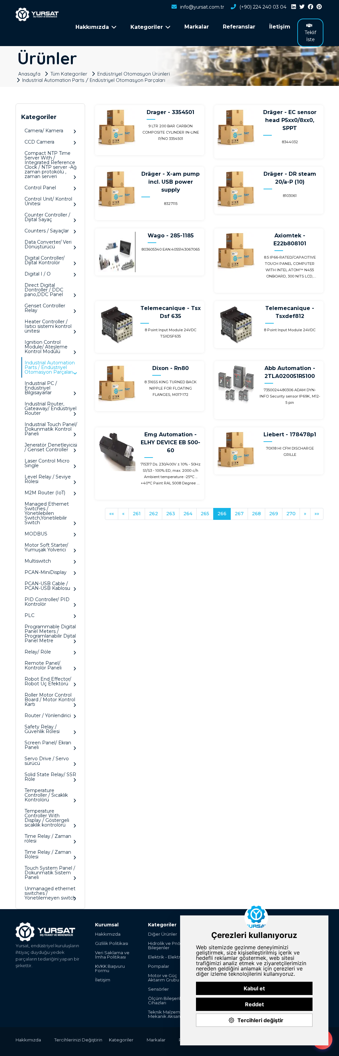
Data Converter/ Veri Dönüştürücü (48, 244)
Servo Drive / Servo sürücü (46, 761)
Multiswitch (37, 561)
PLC (29, 615)
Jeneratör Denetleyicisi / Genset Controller (50, 447)
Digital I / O (37, 274)
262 (153, 514)
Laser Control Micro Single (47, 463)
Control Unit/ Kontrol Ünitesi (48, 201)
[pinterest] (319, 7)
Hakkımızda (108, 934)
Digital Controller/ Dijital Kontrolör (44, 260)
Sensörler (158, 989)
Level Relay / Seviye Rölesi (47, 479)
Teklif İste (310, 36)
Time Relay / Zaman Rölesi (47, 854)
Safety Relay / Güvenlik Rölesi (42, 729)
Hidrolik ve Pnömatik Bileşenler (170, 945)
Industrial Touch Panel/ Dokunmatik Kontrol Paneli (50, 429)
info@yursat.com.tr (202, 7)
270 (291, 514)
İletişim (279, 27)
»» (317, 514)
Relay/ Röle (37, 652)
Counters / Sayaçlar (46, 231)
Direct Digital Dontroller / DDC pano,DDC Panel (43, 289)
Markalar (196, 27)
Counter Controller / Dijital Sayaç (47, 217)
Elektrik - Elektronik (169, 957)
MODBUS (35, 534)
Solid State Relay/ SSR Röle (50, 777)
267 (239, 514)
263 (170, 514)
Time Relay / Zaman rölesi (47, 838)
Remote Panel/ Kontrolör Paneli (43, 665)
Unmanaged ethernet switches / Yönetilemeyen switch (50, 893)
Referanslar (239, 27)
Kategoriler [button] (146, 27)
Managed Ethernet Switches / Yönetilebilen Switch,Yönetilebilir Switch (46, 513)
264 (187, 514)
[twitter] (302, 7)
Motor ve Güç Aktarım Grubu (163, 977)
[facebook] (310, 7)
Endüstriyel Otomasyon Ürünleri (133, 74)
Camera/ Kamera (43, 131)
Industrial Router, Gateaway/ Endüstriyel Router (50, 408)
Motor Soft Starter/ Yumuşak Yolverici (46, 547)
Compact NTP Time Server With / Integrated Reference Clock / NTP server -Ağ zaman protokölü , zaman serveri (50, 164)
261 (137, 514)
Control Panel (40, 188)
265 (205, 514)
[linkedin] (293, 7)
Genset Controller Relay (44, 308)
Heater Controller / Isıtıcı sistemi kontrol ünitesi (48, 326)
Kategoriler (121, 1039)
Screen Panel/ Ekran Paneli (47, 745)
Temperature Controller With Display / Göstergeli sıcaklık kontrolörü (46, 818)
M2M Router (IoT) (44, 493)
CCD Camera (39, 142)
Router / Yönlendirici (47, 715)
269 (273, 514)
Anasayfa (29, 74)
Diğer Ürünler (162, 934)
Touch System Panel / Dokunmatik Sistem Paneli (49, 872)
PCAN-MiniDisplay (45, 572)
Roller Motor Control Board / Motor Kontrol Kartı (49, 699)
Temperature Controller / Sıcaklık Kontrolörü (46, 795)
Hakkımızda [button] (92, 27)
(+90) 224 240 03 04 (262, 7)
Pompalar (158, 966)
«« (111, 514)
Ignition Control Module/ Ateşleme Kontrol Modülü (46, 346)
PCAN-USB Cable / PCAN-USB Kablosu (47, 586)
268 (256, 514)
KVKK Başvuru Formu (110, 968)
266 (222, 514)
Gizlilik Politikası (111, 943)
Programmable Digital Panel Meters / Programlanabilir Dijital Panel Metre (50, 634)
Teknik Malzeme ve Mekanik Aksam (168, 1014)
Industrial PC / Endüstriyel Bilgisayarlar (40, 388)
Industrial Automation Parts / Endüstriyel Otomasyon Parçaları (93, 80)
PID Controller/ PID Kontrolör (47, 601)
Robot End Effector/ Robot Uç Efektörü (47, 681)
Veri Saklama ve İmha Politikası (112, 955)
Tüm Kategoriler (68, 74)
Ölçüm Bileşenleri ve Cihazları (170, 1000)
